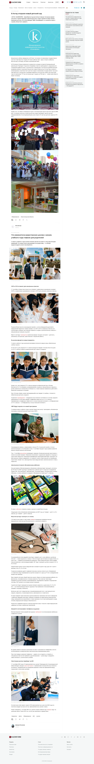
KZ (67, 2)
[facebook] (71, 737)
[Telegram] (19, 220)
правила (33, 519)
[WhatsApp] (16, 220)
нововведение (21, 397)
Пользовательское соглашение (45, 744)
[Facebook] (23, 220)
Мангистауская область (27, 216)
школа (38, 716)
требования (38, 612)
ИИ (34, 716)
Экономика (11, 752)
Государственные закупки (44, 754)
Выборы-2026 (61, 7)
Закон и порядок (29, 7)
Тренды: (11, 7)
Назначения (21, 7)
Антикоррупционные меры (44, 752)
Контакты (69, 747)
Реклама (69, 749)
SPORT (57, 2)
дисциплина (23, 453)
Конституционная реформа (51, 7)
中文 (76, 2)
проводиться (24, 334)
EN (74, 2)
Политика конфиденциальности (45, 747)
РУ (72, 2)
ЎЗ (80, 2)
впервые (49, 709)
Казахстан (14, 716)
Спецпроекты (40, 7)
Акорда (15, 7)
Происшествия (12, 744)
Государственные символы (44, 749)
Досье (35, 7)
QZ (70, 2)
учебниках (18, 509)
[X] (27, 220)
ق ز (78, 2)
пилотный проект (28, 665)
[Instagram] (12, 220)
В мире (11, 754)
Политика (11, 747)
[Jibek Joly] (77, 7)
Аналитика (50, 2)
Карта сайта (70, 744)
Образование (15, 216)
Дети (20, 716)
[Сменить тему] (63, 2)
